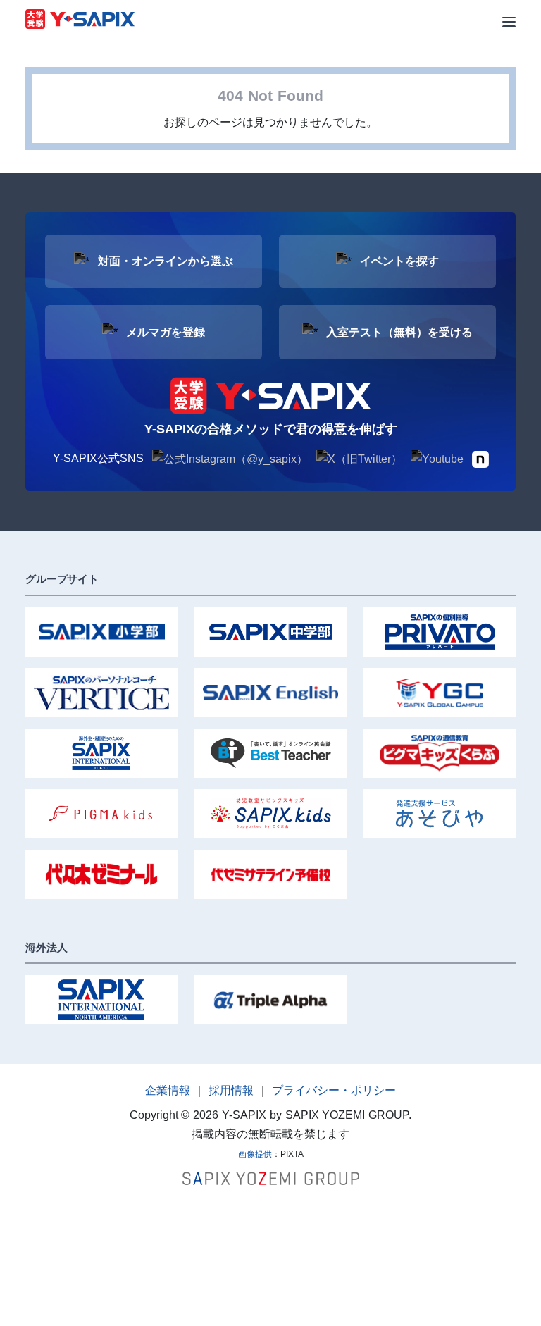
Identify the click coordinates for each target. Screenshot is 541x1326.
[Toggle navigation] (509, 22)
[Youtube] (437, 459)
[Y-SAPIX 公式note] (480, 458)
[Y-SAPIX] (80, 21)
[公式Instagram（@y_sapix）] (230, 459)
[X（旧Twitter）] (359, 459)
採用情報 (231, 1090)
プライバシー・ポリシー (334, 1090)
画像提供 (255, 1154)
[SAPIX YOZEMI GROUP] (271, 1178)
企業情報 (167, 1090)
